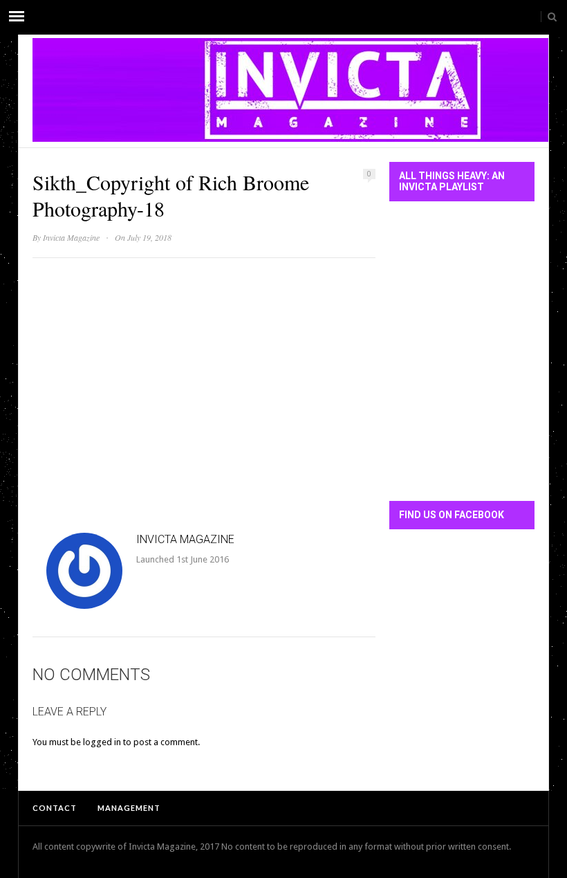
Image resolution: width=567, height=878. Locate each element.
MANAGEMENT (128, 807)
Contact (54, 807)
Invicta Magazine (71, 237)
